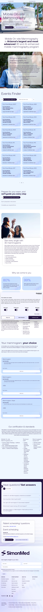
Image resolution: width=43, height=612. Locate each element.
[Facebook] (7, 595)
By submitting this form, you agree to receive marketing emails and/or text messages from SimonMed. (21, 570)
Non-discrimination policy (13, 602)
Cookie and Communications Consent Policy (23, 604)
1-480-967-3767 (12, 526)
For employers (3, 585)
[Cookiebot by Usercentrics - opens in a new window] (37, 293)
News (23, 585)
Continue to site (35, 317)
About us (24, 576)
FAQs (12, 593)
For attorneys (3, 583)
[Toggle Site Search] (39, 4)
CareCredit (14, 591)
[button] (21, 201)
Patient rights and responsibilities (24, 602)
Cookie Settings (11, 604)
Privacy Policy (33, 602)
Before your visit (14, 585)
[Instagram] (9, 595)
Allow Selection (21, 317)
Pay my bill (13, 589)
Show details (37, 313)
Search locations (15, 583)
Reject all (8, 317)
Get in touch (35, 576)
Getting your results (15, 587)
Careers (23, 587)
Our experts (24, 583)
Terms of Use (34, 604)
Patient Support (15, 576)
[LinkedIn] (12, 595)
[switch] (16, 310)
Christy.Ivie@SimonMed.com (12, 536)
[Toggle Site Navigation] (41, 4)
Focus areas (3, 587)
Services (3, 576)
